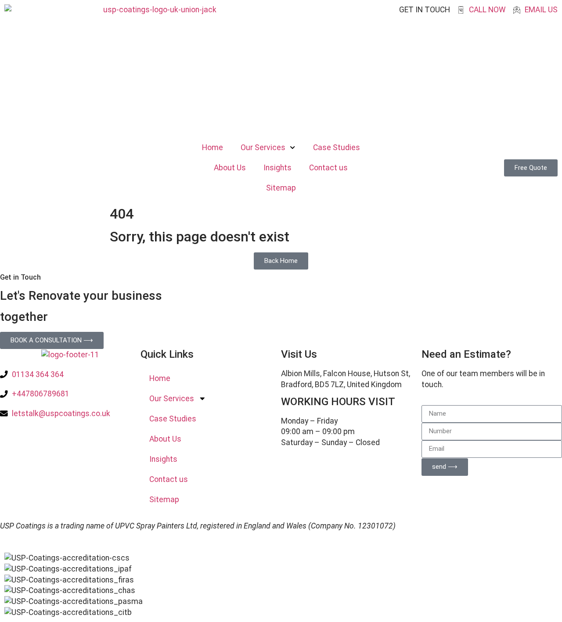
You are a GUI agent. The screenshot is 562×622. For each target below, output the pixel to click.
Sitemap (281, 187)
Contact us (328, 167)
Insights (277, 167)
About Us (230, 167)
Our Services (263, 147)
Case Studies (336, 147)
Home (212, 147)
